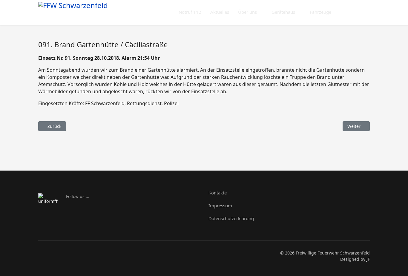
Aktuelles (219, 12)
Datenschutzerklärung (231, 218)
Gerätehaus (283, 12)
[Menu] (366, 12)
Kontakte (217, 193)
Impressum (220, 205)
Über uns (247, 12)
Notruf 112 (190, 12)
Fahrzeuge (320, 12)
